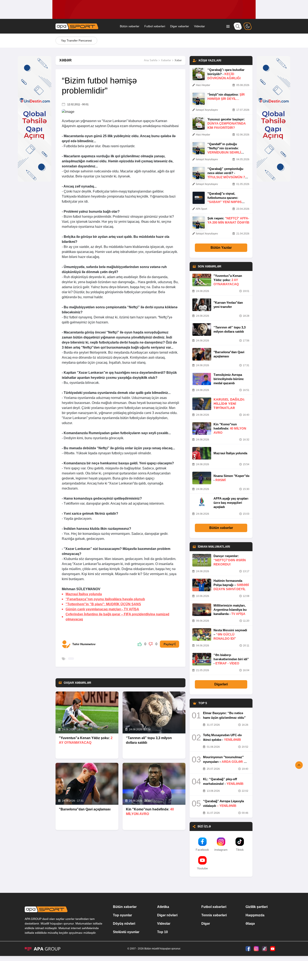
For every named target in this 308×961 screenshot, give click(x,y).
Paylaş (168, 644)
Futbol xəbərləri (154, 26)
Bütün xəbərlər (129, 26)
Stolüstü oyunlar (126, 932)
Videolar (199, 26)
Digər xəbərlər (179, 26)
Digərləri (221, 684)
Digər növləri (167, 915)
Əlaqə (250, 923)
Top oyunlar (122, 915)
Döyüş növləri (124, 923)
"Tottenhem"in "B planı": (103, 604)
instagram (221, 849)
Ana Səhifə (150, 60)
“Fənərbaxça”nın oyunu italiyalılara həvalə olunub (105, 599)
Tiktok (240, 849)
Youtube (202, 868)
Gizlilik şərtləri (257, 907)
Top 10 (162, 932)
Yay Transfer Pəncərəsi (76, 40)
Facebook (202, 849)
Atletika (163, 907)
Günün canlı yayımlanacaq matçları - (102, 609)
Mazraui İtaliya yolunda (84, 594)
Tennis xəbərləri (214, 915)
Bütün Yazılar (221, 247)
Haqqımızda (255, 915)
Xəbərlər (166, 60)
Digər (205, 923)
